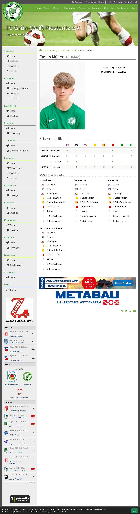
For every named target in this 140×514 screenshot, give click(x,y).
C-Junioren (9, 123)
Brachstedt (12, 343)
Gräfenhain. (21, 470)
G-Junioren (9, 272)
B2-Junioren (10, 105)
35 (48, 232)
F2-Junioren (9, 254)
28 (48, 184)
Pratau (11, 351)
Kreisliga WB (15, 247)
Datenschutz (101, 509)
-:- (34, 409)
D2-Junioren (10, 185)
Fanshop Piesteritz (114, 2)
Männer (56, 8)
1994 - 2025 (11, 289)
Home (38, 8)
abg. (33, 349)
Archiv (7, 284)
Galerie (101, 2)
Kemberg (11, 336)
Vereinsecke (84, 8)
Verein (46, 8)
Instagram (92, 2)
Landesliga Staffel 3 (18, 88)
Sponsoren (97, 8)
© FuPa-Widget (30, 483)
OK (134, 510)
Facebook (78, 2)
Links (106, 8)
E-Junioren (9, 202)
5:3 (33, 341)
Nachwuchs (69, 8)
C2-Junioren (10, 140)
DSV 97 (11, 435)
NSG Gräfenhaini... (12, 385)
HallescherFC (13, 411)
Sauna (134, 8)
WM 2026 (128, 2)
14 (67, 150)
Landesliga (14, 61)
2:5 (33, 334)
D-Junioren (9, 157)
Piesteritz (19, 336)
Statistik (13, 71)
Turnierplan (122, 8)
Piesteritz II (19, 351)
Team (12, 56)
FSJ (113, 8)
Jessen (11, 479)
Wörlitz (11, 426)
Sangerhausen (13, 444)
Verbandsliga (15, 133)
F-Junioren (9, 237)
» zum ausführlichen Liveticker (19, 397)
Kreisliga (13, 115)
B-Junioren (9, 78)
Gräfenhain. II (22, 417)
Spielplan (13, 66)
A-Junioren (9, 50)
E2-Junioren (10, 220)
